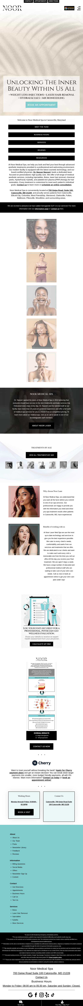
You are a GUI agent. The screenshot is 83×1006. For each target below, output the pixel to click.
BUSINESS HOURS (41, 135)
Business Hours (18, 894)
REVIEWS (41, 150)
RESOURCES (41, 158)
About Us (15, 838)
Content (15, 877)
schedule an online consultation (56, 185)
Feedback (16, 851)
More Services (17, 923)
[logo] (12, 8)
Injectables (16, 916)
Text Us (15, 900)
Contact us (22, 185)
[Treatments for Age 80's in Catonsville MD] (74, 465)
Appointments (17, 890)
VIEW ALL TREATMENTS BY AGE (41, 455)
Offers (14, 870)
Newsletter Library (19, 847)
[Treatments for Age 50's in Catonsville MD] (41, 465)
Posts (14, 844)
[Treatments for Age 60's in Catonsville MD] (52, 465)
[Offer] (69, 8)
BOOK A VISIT (24, 812)
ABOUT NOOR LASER (41, 426)
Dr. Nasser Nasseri (42, 172)
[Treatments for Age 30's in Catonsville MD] (19, 465)
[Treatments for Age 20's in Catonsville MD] (8, 465)
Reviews (15, 854)
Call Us (15, 897)
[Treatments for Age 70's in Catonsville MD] (63, 465)
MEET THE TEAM (41, 127)
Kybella (15, 920)
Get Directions (17, 887)
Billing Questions (18, 864)
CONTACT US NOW (41, 746)
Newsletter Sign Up (19, 874)
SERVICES (41, 142)
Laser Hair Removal (20, 913)
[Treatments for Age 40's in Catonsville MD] (30, 465)
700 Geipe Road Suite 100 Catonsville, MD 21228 (41, 973)
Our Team (16, 841)
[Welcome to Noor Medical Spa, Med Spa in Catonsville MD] (41, 60)
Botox (14, 910)
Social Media (17, 867)
